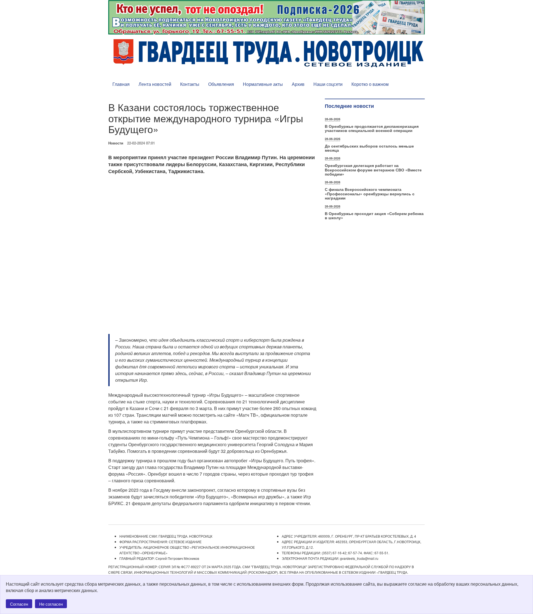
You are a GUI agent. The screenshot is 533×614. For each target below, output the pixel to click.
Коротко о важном (370, 84)
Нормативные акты (263, 84)
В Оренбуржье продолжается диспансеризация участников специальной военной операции (372, 128)
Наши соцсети (328, 84)
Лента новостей (155, 84)
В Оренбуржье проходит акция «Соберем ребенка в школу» (374, 215)
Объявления (221, 84)
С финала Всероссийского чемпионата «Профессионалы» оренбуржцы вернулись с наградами (369, 193)
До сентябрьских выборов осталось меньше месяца (369, 148)
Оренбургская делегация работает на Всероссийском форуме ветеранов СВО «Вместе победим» (373, 170)
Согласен (19, 604)
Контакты (189, 84)
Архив (298, 84)
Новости (115, 143)
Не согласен (51, 604)
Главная (121, 84)
